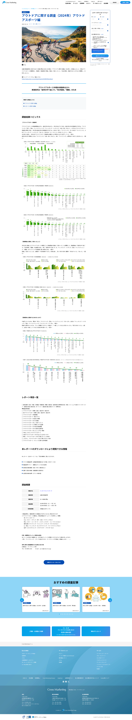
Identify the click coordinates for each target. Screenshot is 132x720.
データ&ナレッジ (97, 3)
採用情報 (85, 1)
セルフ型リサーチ (100, 658)
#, (32, 23)
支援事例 (82, 3)
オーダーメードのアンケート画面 (29, 662)
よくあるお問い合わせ (26, 664)
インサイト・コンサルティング (103, 664)
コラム (60, 660)
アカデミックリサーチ (101, 660)
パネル (23, 658)
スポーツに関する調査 (30, 106)
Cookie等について (105, 678)
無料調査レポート (34, 8)
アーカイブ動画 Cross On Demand (66, 655)
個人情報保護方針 (79, 678)
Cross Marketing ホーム (26, 8)
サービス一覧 (100, 666)
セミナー (88, 3)
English (92, 1)
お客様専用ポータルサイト (27, 660)
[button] (22, 600)
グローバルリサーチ (101, 655)
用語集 (60, 662)
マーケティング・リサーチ (102, 653)
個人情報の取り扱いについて (92, 678)
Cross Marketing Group (70, 1)
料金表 (98, 669)
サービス (75, 3)
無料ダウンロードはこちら (54, 562)
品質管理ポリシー (69, 678)
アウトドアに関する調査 (31, 103)
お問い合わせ (99, 1)
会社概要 (106, 3)
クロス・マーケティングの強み (28, 653)
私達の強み (68, 3)
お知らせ (79, 1)
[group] (36, 599)
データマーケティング (101, 662)
